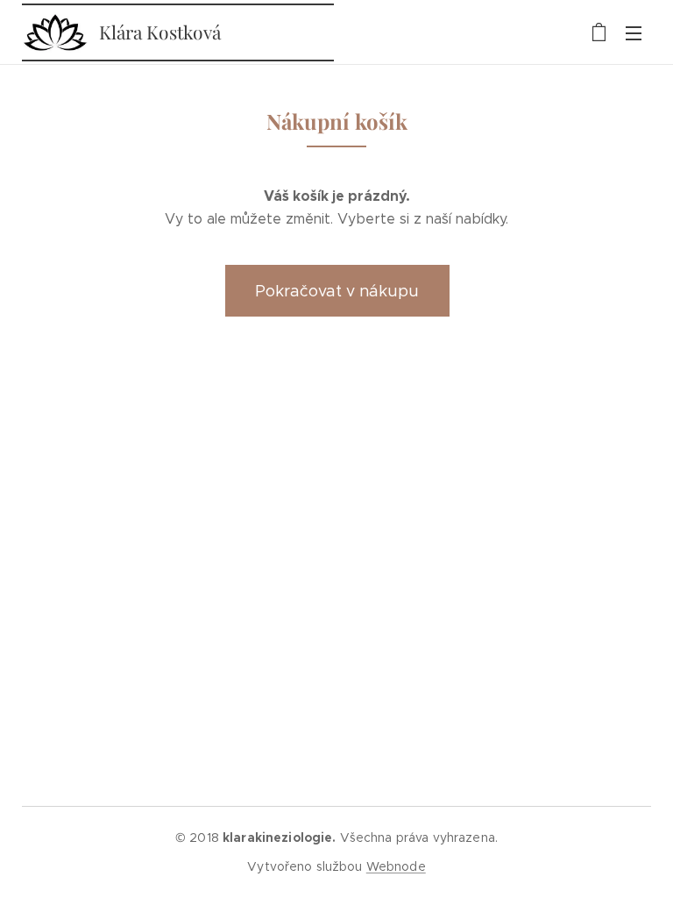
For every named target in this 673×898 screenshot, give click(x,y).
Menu (633, 32)
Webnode (396, 866)
